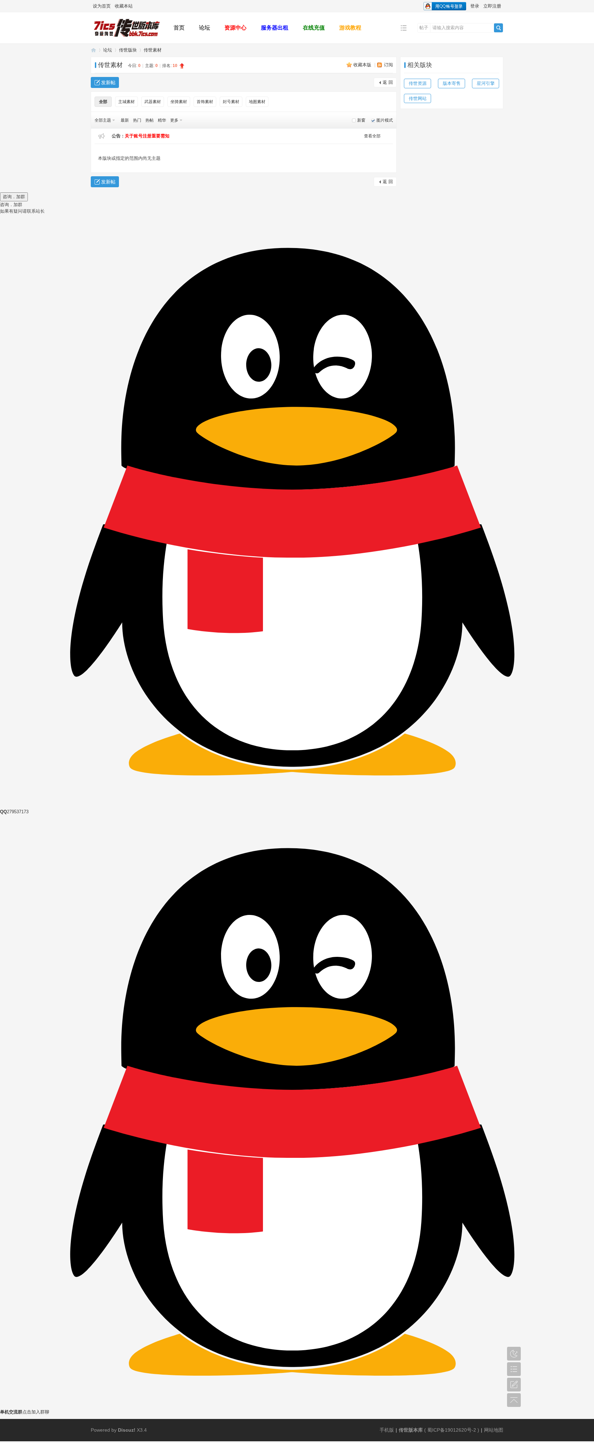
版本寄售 (452, 83)
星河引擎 (486, 83)
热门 (137, 120)
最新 (125, 120)
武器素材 (152, 101)
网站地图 (493, 1430)
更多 (174, 120)
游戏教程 (350, 28)
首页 (179, 28)
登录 (474, 6)
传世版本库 (411, 1430)
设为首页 (102, 6)
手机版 (387, 1430)
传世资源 (418, 83)
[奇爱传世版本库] (127, 38)
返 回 (388, 82)
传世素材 (153, 50)
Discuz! (126, 1430)
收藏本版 (363, 64)
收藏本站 (124, 6)
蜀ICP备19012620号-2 (452, 1430)
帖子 (423, 27)
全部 (103, 101)
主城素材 (126, 101)
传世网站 (418, 98)
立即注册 (492, 6)
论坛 (204, 28)
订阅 (388, 64)
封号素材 (231, 101)
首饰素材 (205, 101)
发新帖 (108, 82)
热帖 (149, 120)
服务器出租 (274, 28)
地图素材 (257, 101)
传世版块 (128, 50)
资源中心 (235, 28)
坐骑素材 (178, 101)
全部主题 (103, 120)
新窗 (361, 120)
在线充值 (314, 28)
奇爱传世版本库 (93, 50)
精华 (162, 120)
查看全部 (372, 136)
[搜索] (498, 27)
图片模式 (384, 120)
